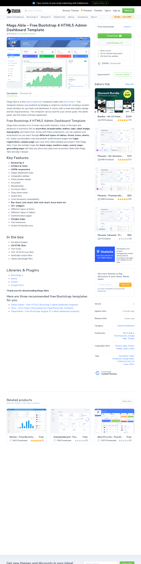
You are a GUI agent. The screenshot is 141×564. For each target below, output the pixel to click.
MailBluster (102, 291)
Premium (87, 10)
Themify (130, 338)
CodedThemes (109, 373)
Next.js (71, 17)
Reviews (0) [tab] (26, 93)
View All (129, 84)
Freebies (98, 10)
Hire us (128, 10)
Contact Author (122, 74)
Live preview (124, 108)
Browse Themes (71, 10)
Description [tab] (12, 93)
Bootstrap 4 (69, 101)
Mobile (119, 348)
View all (126, 401)
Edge (125, 346)
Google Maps (128, 358)
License (127, 26)
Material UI (45, 17)
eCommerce (83, 17)
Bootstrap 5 (32, 17)
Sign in (108, 10)
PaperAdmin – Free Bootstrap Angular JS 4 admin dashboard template (45, 311)
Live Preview (113, 42)
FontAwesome (120, 336)
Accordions (123, 356)
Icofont (14, 281)
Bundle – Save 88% (122, 17)
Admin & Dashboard (15, 17)
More (93, 17)
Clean (131, 356)
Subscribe (125, 284)
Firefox (131, 346)
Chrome (118, 346)
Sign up (116, 10)
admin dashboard (34, 101)
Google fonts (17, 285)
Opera (125, 348)
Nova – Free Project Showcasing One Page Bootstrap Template (42, 308)
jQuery (14, 278)
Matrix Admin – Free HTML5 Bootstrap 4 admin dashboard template (44, 304)
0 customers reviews (26, 34)
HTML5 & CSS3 (124, 361)
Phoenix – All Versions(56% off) (115, 156)
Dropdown (117, 358)
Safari (131, 348)
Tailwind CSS (59, 17)
